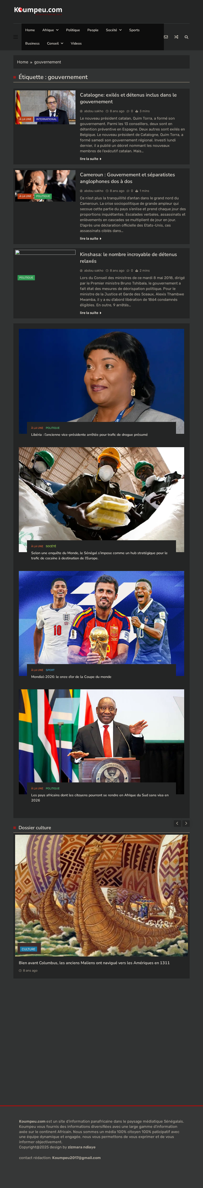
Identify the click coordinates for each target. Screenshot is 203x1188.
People (93, 30)
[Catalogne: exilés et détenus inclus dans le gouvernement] (45, 107)
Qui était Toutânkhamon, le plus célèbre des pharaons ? (69, 925)
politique (43, 196)
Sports (134, 30)
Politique (73, 30)
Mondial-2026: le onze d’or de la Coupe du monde (71, 676)
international (46, 119)
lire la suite (89, 159)
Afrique (48, 30)
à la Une (25, 119)
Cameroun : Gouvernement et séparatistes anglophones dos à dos (127, 178)
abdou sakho (93, 111)
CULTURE (28, 911)
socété (51, 546)
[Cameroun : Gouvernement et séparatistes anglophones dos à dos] (45, 186)
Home (30, 30)
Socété (111, 30)
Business (32, 43)
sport (50, 670)
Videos (76, 43)
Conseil (53, 43)
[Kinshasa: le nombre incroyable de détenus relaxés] (45, 266)
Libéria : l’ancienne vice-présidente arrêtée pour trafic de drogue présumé (89, 434)
